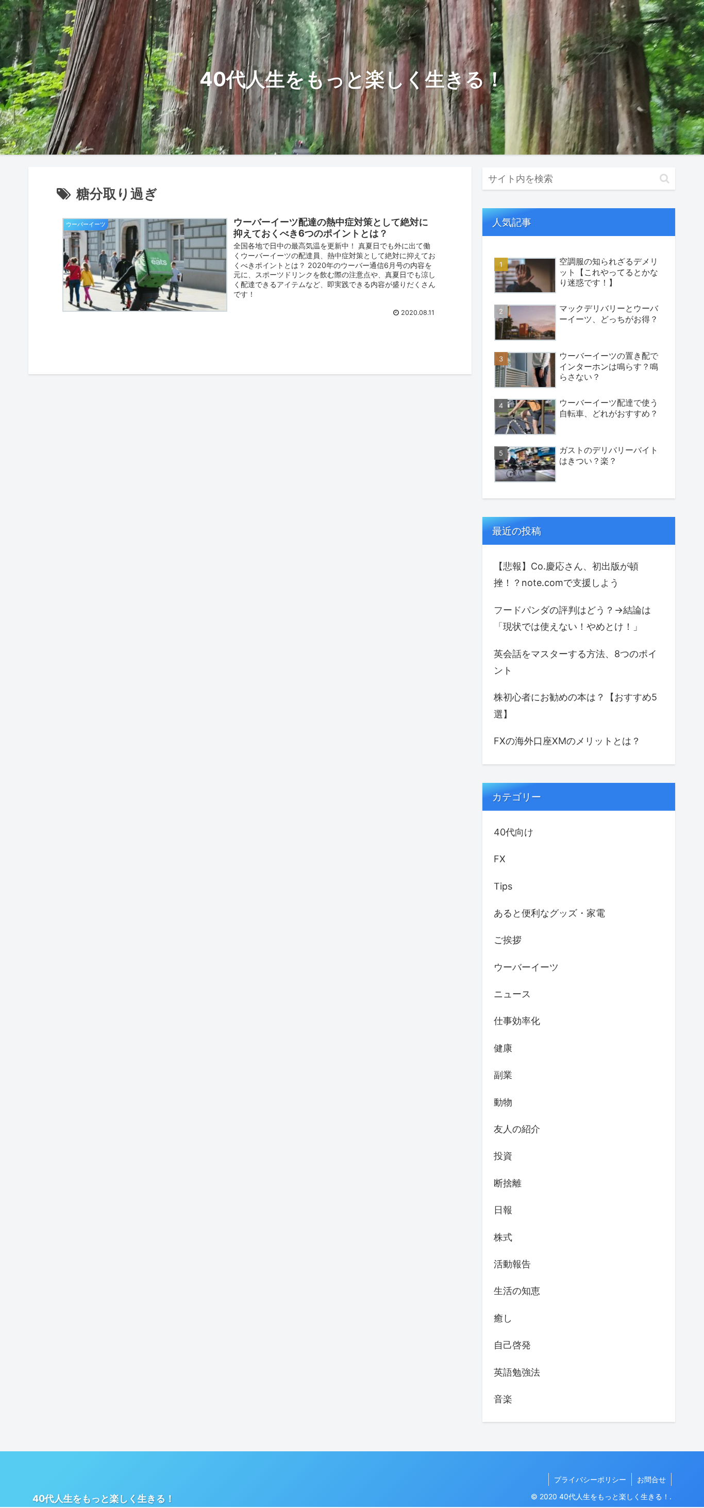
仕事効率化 (517, 1020)
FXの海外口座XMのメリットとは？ (567, 740)
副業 (503, 1074)
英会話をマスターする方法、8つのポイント (575, 662)
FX (500, 858)
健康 (503, 1047)
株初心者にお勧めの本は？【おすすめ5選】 (575, 705)
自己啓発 (512, 1344)
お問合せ (651, 1479)
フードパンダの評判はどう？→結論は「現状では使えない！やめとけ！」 (572, 618)
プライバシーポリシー (590, 1479)
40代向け (513, 831)
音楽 (503, 1399)
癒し (503, 1317)
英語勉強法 (517, 1371)
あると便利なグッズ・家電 (549, 913)
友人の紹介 (517, 1129)
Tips (503, 885)
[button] (665, 179)
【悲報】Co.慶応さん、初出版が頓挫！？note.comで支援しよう (566, 574)
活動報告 (512, 1264)
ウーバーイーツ (526, 966)
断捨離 (508, 1182)
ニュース (512, 993)
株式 (503, 1236)
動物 (503, 1101)
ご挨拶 (508, 939)
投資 (503, 1155)
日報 (503, 1209)
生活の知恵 (517, 1290)
